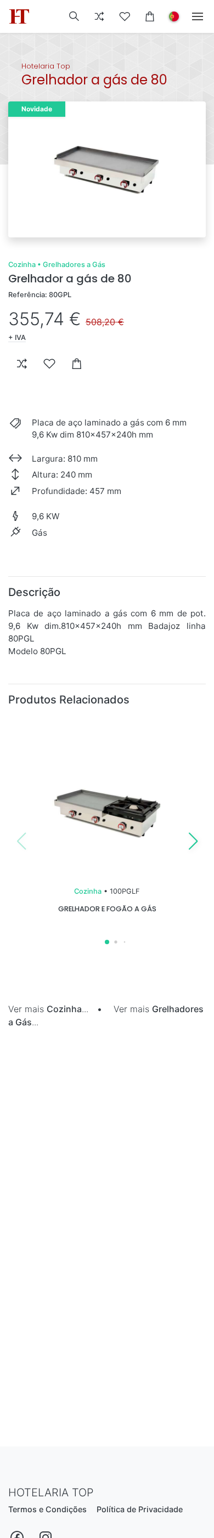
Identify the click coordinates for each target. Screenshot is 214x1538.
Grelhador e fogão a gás (107, 908)
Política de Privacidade (140, 1509)
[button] (74, 16)
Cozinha (22, 264)
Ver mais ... (48, 1008)
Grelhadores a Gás (74, 264)
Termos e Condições (47, 1509)
